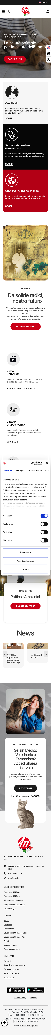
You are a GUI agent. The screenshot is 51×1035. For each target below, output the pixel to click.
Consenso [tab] (7, 470)
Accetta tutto (25, 552)
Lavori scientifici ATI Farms (15, 933)
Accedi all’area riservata (14, 965)
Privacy (33, 998)
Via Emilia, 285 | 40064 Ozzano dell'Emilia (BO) (26, 867)
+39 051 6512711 (15, 873)
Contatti (7, 961)
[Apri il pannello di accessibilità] (4, 1023)
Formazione (9, 929)
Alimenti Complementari (14, 900)
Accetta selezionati (25, 561)
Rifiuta (25, 569)
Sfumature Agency (29, 1025)
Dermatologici (10, 908)
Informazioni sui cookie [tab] (38, 470)
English (44, 2)
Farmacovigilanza (11, 969)
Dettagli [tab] (20, 470)
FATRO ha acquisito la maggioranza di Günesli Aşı (13, 659)
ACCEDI (36, 796)
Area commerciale (12, 949)
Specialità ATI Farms (12, 892)
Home (6, 920)
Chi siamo (8, 925)
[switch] (44, 524)
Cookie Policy (20, 998)
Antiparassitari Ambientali (14, 904)
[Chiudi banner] (47, 463)
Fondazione (9, 977)
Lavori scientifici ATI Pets (14, 937)
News (6, 941)
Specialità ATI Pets (12, 896)
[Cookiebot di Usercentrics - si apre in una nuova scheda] (31, 463)
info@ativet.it (13, 878)
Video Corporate (11, 973)
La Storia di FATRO (36, 656)
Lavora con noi (10, 945)
